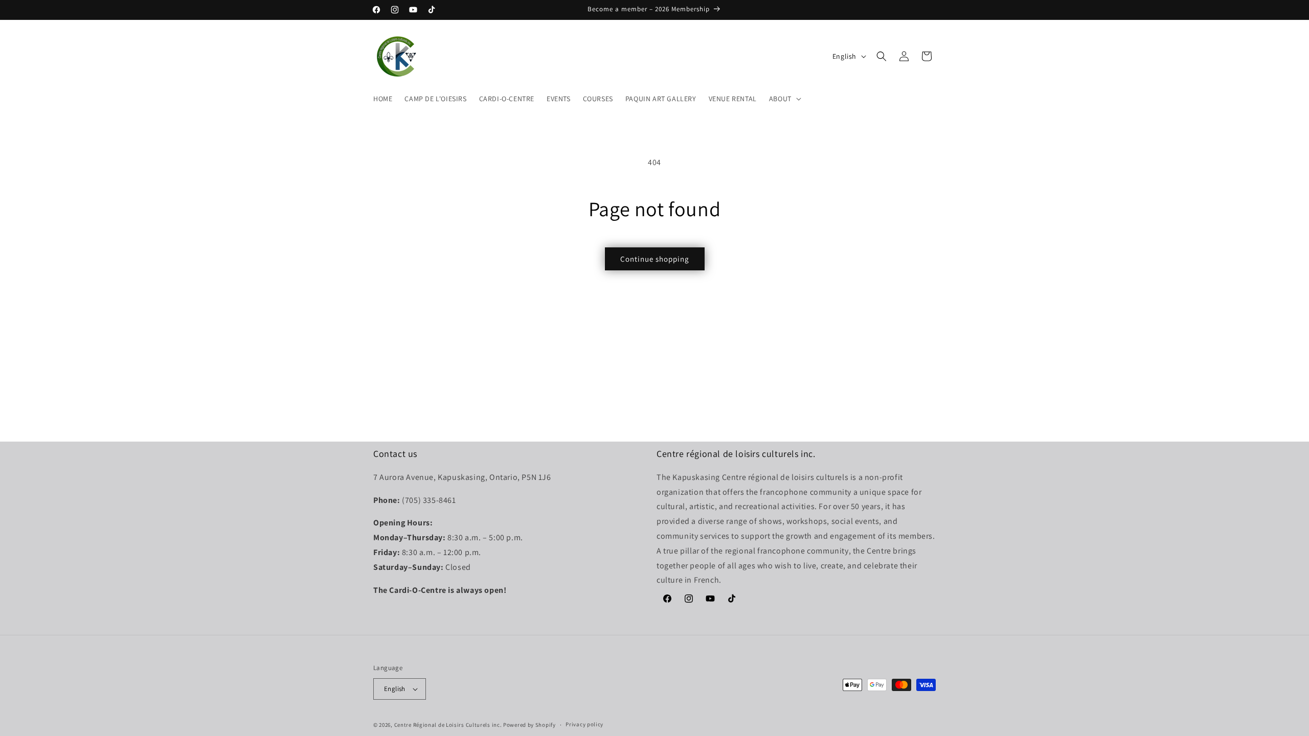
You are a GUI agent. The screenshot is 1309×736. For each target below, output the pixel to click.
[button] (784, 98)
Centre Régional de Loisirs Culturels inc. (448, 724)
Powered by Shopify (529, 724)
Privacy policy (584, 724)
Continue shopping (654, 259)
